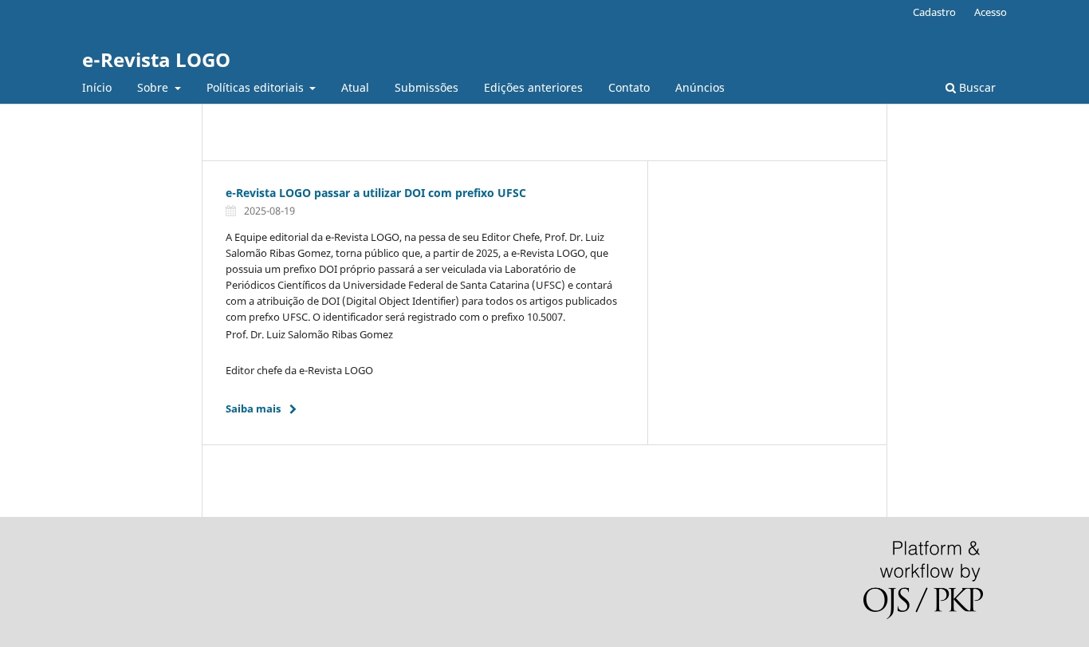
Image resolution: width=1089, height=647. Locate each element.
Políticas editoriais (256, 87)
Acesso (990, 12)
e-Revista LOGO (156, 59)
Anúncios (700, 87)
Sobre (154, 87)
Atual (355, 87)
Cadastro (934, 12)
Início (97, 87)
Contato (629, 87)
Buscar (976, 87)
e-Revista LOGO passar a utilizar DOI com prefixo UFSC (377, 192)
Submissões (426, 87)
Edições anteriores (533, 87)
